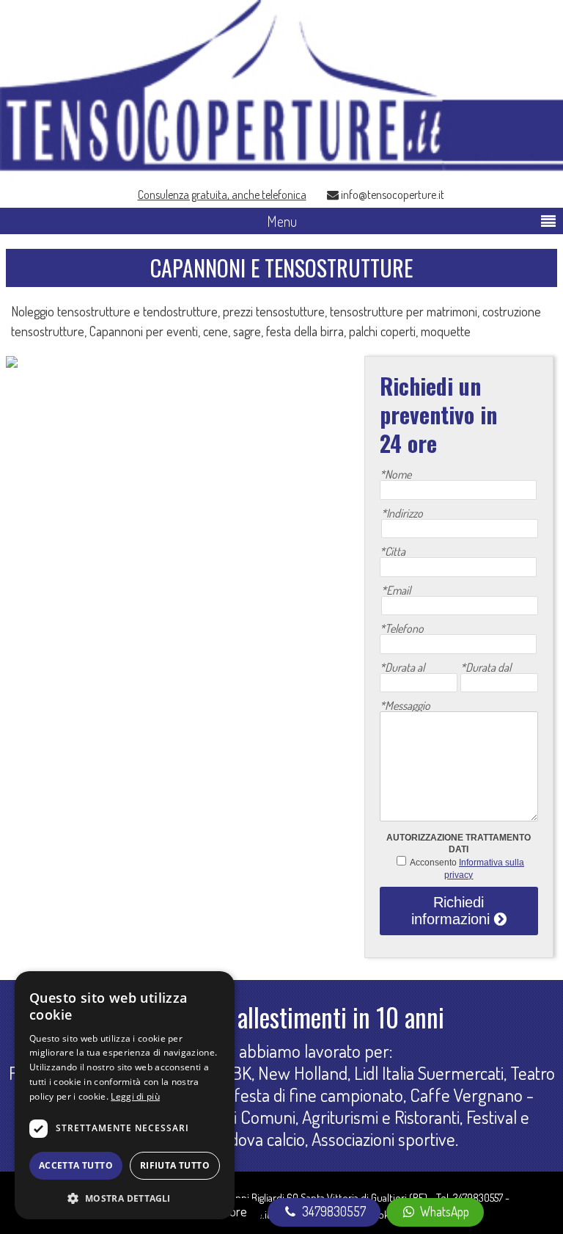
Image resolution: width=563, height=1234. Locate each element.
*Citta (392, 551)
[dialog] (125, 1095)
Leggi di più (135, 1096)
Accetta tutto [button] (76, 1165)
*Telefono (402, 628)
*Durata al (402, 667)
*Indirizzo (402, 513)
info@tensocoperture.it (391, 193)
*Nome (395, 474)
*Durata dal (485, 667)
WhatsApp (443, 1211)
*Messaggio (405, 705)
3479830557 (478, 1198)
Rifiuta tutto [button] (175, 1165)
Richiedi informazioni (452, 910)
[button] (124, 1197)
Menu (282, 221)
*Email (396, 590)
